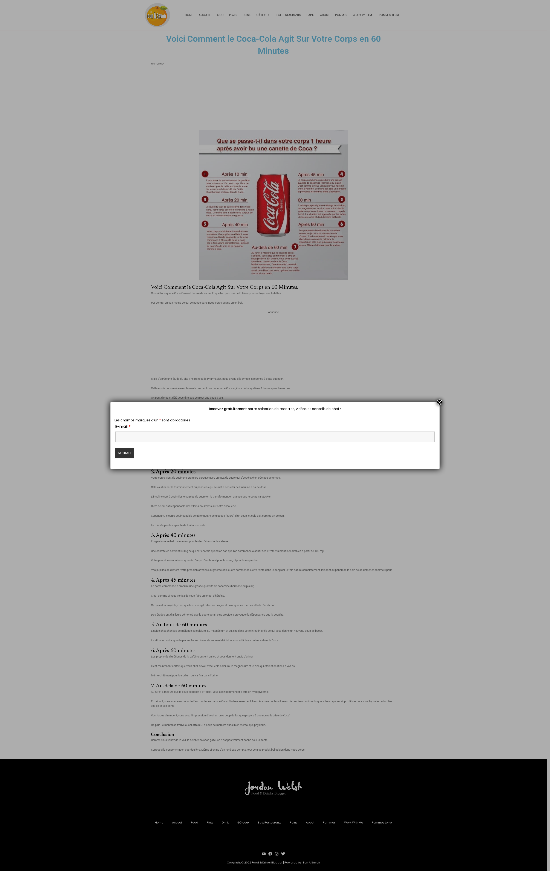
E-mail (123, 426)
